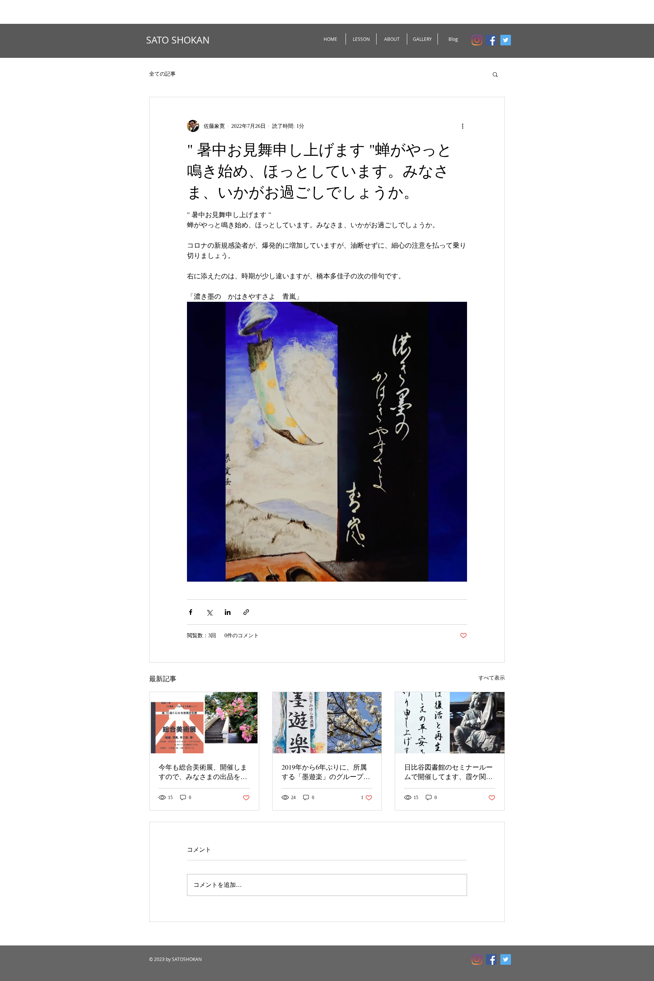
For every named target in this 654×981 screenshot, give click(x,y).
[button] (495, 74)
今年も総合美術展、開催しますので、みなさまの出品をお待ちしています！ (203, 771)
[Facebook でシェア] (190, 612)
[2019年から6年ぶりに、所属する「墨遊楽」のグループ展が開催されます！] (327, 722)
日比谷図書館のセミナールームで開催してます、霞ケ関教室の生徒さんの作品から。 (448, 771)
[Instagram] (477, 40)
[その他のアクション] (462, 125)
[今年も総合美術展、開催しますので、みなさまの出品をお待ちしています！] (204, 722)
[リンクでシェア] (246, 612)
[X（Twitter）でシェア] (209, 612)
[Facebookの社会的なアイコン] (491, 40)
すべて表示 (491, 678)
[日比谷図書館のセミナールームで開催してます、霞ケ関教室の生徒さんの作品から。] (450, 722)
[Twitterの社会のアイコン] (505, 40)
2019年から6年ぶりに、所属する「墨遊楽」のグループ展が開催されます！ (326, 771)
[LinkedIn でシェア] (227, 612)
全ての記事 (162, 74)
